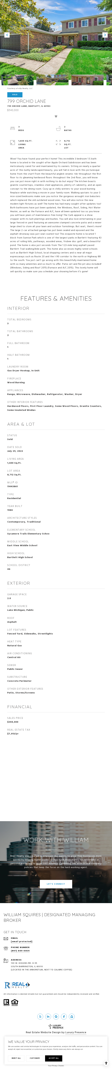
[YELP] (40, 1017)
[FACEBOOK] (64, 1017)
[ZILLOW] (72, 1017)
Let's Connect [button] (56, 884)
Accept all (54, 1058)
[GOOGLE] (56, 1017)
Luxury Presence (75, 1032)
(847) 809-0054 (20, 951)
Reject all (16, 1058)
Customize (35, 1058)
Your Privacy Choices (56, 1065)
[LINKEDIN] (48, 1017)
